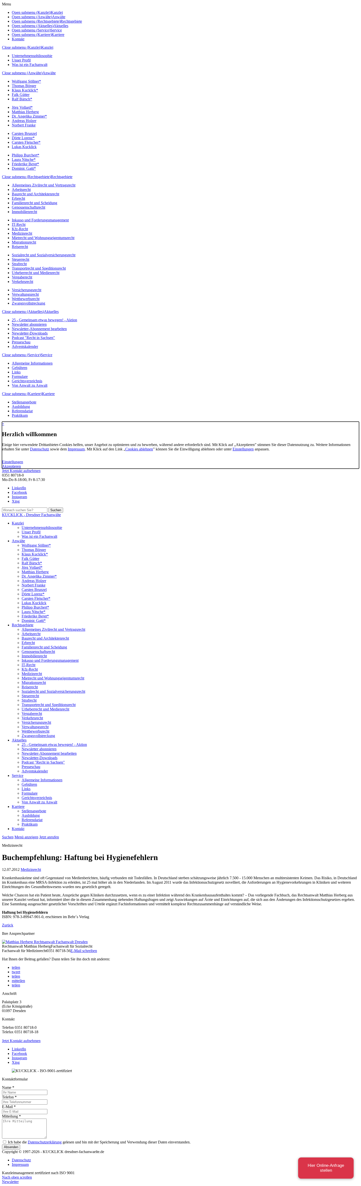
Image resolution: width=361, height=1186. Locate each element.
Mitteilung (11, 1116)
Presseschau (21, 342)
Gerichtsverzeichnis (27, 381)
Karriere (48, 394)
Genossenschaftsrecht (28, 207)
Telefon (9, 1097)
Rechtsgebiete (61, 177)
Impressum (76, 449)
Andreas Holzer (24, 121)
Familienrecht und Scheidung (34, 203)
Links (16, 372)
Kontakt (18, 39)
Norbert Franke (24, 125)
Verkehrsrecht (22, 281)
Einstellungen (243, 449)
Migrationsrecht (24, 242)
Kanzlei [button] (57, 12)
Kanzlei (47, 47)
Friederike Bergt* (25, 164)
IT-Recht (19, 224)
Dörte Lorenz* (23, 138)
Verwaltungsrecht (25, 294)
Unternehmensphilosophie (32, 56)
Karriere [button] (58, 34)
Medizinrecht (22, 233)
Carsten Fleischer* (26, 142)
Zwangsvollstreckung (28, 303)
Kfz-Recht (20, 229)
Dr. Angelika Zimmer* (29, 116)
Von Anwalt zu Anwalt (29, 385)
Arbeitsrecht (21, 189)
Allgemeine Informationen (32, 363)
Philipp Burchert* (25, 155)
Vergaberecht (22, 277)
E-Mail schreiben (83, 951)
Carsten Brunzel (24, 133)
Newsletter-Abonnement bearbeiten (39, 329)
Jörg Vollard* (22, 107)
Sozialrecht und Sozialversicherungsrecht (43, 255)
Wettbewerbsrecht (26, 299)
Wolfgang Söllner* (26, 81)
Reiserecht (20, 247)
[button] (16, 967)
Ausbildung (21, 406)
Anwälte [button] (58, 17)
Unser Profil (21, 60)
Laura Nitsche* (24, 159)
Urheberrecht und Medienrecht (35, 273)
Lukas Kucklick (24, 147)
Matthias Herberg (25, 112)
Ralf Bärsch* (22, 99)
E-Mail (9, 1107)
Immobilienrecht (24, 212)
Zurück (7, 925)
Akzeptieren (11, 466)
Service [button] (56, 30)
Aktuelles (51, 311)
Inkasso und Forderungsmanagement (40, 220)
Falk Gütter (20, 94)
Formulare (20, 376)
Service (46, 355)
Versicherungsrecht (26, 290)
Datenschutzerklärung (45, 1142)
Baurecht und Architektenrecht (35, 194)
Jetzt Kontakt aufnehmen (21, 471)
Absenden (11, 1147)
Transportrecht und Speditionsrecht (39, 268)
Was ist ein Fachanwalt (29, 64)
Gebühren (19, 368)
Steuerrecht (20, 259)
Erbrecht (18, 198)
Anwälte (49, 73)
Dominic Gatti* (24, 168)
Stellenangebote (24, 402)
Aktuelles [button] (61, 26)
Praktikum (20, 415)
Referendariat (22, 411)
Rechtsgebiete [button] (71, 21)
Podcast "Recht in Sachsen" (33, 338)
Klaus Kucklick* (25, 90)
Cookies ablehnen (139, 449)
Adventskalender (25, 346)
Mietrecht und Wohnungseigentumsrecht (43, 238)
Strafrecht (19, 264)
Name (8, 1087)
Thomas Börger (24, 86)
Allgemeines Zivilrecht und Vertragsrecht (43, 185)
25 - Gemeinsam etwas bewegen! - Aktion (44, 320)
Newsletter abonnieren (29, 324)
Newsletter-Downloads (30, 333)
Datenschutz (39, 449)
